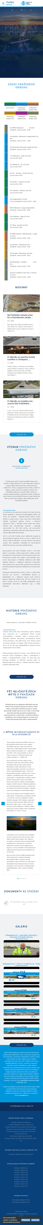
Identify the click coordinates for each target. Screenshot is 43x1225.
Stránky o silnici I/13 (21, 1179)
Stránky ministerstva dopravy (21, 1122)
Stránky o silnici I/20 (21, 1182)
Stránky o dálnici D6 (21, 1170)
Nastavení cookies (21, 1212)
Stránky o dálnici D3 (21, 1168)
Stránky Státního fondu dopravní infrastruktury (21, 1127)
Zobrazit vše (21, 677)
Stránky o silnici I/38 (21, 1186)
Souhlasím (35, 1220)
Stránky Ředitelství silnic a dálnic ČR (21, 1125)
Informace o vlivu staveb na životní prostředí (21, 1129)
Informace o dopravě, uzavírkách (21, 1136)
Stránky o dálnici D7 (21, 1172)
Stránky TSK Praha (21, 1134)
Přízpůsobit (26, 1220)
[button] (21, 10)
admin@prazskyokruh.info (21, 1202)
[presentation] (12, 10)
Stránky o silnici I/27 (21, 1184)
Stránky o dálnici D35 (21, 1175)
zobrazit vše (21, 434)
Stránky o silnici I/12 (21, 1177)
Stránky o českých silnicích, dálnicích (21, 1154)
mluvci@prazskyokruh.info (21, 1200)
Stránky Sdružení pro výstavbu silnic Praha (21, 1131)
